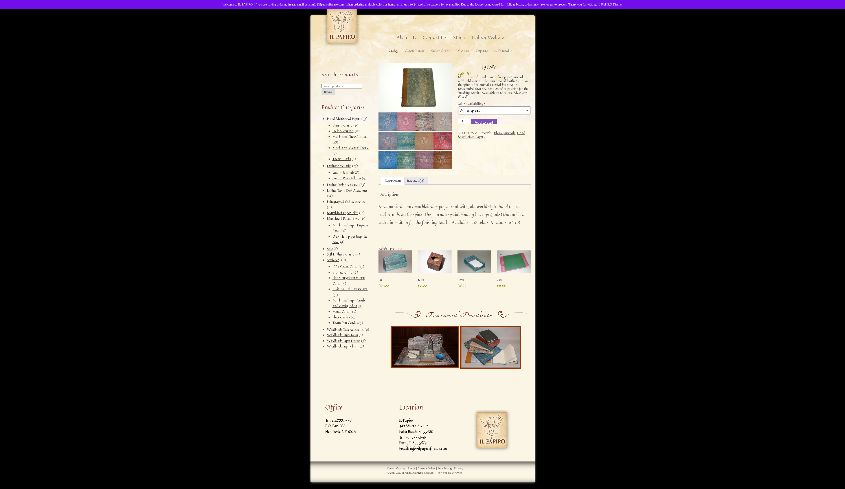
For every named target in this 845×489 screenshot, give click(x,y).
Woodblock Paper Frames (343, 340)
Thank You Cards (344, 322)
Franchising (445, 468)
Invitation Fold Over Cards (350, 289)
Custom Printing (414, 50)
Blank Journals (342, 125)
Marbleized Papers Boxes (343, 218)
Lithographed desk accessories (346, 201)
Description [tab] (393, 180)
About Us (406, 37)
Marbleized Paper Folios (342, 212)
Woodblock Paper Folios (342, 335)
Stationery (333, 260)
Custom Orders (440, 50)
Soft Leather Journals (341, 254)
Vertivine (457, 472)
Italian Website (488, 37)
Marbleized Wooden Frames (350, 147)
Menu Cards (341, 311)
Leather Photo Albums (346, 178)
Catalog (393, 50)
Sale (329, 248)
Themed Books (341, 159)
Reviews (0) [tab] (415, 180)
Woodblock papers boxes (343, 346)
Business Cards (342, 272)
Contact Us (434, 37)
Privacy (458, 468)
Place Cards (340, 317)
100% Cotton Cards (345, 266)
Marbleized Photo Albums (349, 136)
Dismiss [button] (618, 4)
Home (390, 468)
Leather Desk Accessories (342, 184)
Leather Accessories (339, 165)
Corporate (482, 50)
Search (328, 92)
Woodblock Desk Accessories (345, 329)
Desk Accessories (343, 131)
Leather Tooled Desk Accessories (347, 190)
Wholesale (462, 50)
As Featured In (503, 50)
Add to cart (484, 122)
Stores (459, 37)
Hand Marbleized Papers (343, 118)
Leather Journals (343, 172)
